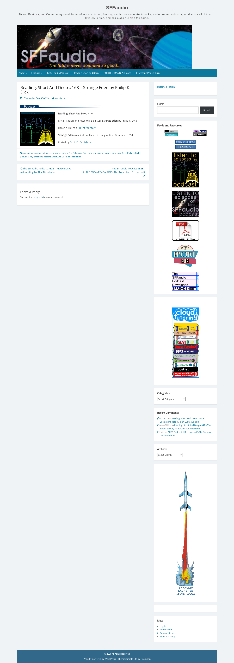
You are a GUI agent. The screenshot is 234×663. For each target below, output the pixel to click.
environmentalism (59, 153)
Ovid (124, 153)
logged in (38, 197)
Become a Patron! (166, 86)
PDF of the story (87, 127)
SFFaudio (117, 7)
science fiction (74, 156)
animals (46, 153)
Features (35, 72)
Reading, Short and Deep (86, 72)
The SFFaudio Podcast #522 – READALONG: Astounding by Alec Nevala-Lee (46, 170)
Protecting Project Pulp (148, 72)
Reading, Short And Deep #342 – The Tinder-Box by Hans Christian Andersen (185, 427)
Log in (163, 626)
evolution (99, 153)
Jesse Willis (60, 97)
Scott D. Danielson (80, 142)
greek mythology (113, 153)
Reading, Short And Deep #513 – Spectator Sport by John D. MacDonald (182, 420)
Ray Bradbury (36, 156)
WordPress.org (167, 636)
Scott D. (164, 418)
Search (160, 103)
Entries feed (166, 629)
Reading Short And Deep (55, 156)
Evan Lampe (88, 153)
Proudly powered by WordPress (99, 658)
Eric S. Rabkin (75, 153)
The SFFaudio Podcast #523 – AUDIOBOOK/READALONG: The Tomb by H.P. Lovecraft (114, 170)
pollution (24, 156)
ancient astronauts (32, 153)
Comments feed (168, 633)
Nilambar (145, 658)
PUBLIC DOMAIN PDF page (117, 72)
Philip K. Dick (133, 153)
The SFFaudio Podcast (57, 72)
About (22, 72)
